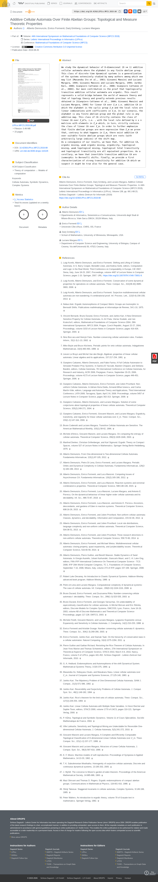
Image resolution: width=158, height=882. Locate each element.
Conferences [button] (84, 3)
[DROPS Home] (14, 3)
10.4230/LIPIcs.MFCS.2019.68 (33, 147)
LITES (49, 861)
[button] (31, 3)
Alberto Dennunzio (37, 28)
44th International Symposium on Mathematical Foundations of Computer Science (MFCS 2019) (76, 36)
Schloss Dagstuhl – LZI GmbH (52, 878)
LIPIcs (13, 852)
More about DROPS (19, 837)
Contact (128, 878)
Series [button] (53, 3)
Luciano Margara (91, 28)
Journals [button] (67, 3)
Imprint (110, 878)
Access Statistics (25, 199)
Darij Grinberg (73, 28)
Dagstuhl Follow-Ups (19, 858)
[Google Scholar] (75, 287)
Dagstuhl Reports (53, 855)
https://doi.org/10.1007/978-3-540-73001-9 (122, 275)
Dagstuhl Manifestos (54, 858)
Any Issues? (153, 873)
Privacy (119, 878)
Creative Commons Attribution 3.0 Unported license (58, 47)
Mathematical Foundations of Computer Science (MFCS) (61, 42)
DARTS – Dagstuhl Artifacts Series (60, 852)
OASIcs (14, 855)
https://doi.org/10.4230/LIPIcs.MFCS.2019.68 (80, 198)
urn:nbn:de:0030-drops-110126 (34, 151)
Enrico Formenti (56, 28)
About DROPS (99, 878)
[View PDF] (30, 89)
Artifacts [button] (102, 3)
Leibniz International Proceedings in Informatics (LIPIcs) (57, 39)
